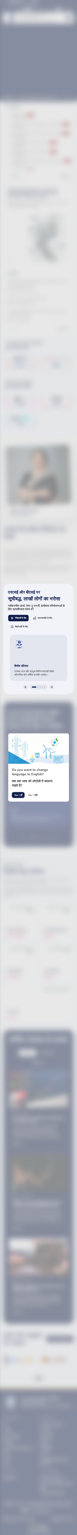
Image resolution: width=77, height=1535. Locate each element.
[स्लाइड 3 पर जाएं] (40, 687)
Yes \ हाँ (18, 795)
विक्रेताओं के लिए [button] (21, 626)
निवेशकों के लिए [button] (20, 618)
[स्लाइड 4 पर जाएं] (42, 687)
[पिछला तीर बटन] (25, 687)
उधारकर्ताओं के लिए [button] (45, 618)
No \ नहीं (32, 795)
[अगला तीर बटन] (51, 687)
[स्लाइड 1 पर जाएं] (34, 687)
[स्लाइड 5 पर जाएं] (44, 687)
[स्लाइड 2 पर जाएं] (37, 687)
